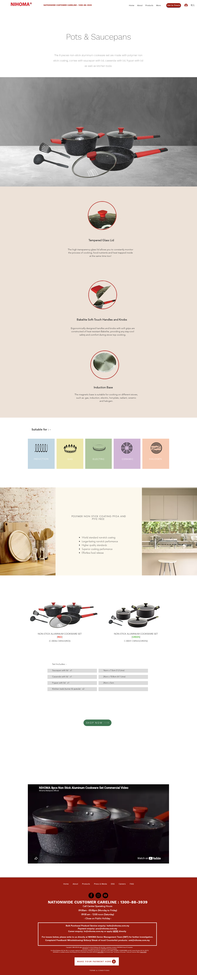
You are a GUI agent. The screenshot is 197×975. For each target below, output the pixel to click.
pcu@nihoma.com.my (106, 928)
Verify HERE (100, 952)
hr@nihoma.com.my (94, 931)
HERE (115, 931)
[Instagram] (98, 895)
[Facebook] (91, 895)
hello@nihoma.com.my (118, 926)
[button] (98, 152)
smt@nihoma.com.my (139, 940)
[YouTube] (105, 895)
